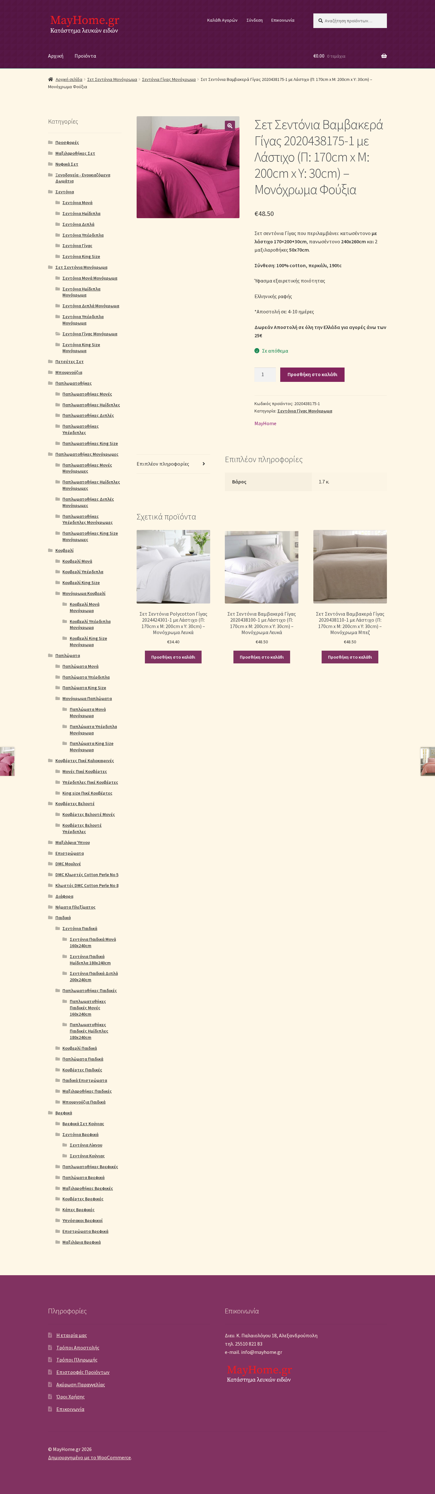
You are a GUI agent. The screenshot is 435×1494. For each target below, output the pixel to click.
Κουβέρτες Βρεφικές (82, 1199)
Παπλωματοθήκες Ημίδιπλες (91, 405)
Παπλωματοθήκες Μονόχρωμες (86, 454)
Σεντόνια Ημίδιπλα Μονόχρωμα (81, 292)
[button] (230, 126)
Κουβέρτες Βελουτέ (75, 803)
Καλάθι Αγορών (222, 20)
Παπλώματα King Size (84, 687)
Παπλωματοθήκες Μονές (87, 394)
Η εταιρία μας (71, 1335)
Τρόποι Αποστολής (77, 1347)
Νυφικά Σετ (66, 164)
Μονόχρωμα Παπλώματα (87, 698)
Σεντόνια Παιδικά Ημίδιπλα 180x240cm (90, 960)
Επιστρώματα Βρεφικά (85, 1231)
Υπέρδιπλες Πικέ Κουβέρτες (90, 782)
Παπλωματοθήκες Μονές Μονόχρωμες (87, 468)
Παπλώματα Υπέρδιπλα (86, 677)
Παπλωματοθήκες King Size (90, 443)
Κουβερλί (64, 550)
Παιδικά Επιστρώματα (84, 1080)
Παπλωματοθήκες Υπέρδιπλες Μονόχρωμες (87, 519)
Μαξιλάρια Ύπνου (72, 842)
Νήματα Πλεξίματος (75, 907)
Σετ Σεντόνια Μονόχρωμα (112, 79)
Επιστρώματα (69, 853)
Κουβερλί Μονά (77, 561)
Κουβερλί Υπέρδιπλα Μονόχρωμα (90, 624)
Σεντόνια (64, 192)
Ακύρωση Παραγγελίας (80, 1384)
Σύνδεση (254, 20)
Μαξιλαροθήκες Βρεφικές (87, 1188)
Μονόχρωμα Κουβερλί (83, 593)
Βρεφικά (63, 1113)
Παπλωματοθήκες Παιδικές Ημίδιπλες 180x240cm (89, 1031)
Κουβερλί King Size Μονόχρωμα (88, 641)
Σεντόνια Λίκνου (86, 1145)
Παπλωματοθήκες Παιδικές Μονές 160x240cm (88, 1007)
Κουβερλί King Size (81, 582)
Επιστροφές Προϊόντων (83, 1372)
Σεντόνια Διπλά (78, 224)
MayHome (265, 423)
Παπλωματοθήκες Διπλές (88, 415)
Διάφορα (64, 896)
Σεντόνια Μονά (77, 202)
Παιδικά (63, 917)
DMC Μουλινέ (68, 864)
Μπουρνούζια (68, 372)
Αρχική (55, 56)
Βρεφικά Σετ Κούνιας (83, 1123)
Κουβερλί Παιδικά (79, 1048)
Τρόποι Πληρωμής (76, 1359)
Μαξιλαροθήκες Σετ (75, 153)
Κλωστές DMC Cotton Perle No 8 (86, 885)
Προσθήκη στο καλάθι (312, 374)
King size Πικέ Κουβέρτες (87, 793)
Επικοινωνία (283, 20)
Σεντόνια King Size (81, 256)
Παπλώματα (67, 655)
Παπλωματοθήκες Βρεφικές (90, 1166)
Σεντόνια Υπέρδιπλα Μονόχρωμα (82, 320)
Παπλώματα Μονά (80, 666)
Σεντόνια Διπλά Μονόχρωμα (90, 306)
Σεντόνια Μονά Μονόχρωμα (89, 278)
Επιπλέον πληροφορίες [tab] (163, 464)
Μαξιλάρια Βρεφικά (81, 1242)
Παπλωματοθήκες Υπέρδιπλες (80, 429)
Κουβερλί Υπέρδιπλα (82, 572)
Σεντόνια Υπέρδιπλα (82, 235)
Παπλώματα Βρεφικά (83, 1177)
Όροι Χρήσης (70, 1396)
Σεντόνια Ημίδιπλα (81, 213)
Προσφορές (67, 142)
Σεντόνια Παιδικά (79, 928)
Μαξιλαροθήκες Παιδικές (87, 1091)
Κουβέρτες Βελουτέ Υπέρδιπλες (82, 828)
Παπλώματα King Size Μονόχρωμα (91, 746)
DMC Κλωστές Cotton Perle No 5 (86, 874)
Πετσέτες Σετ (69, 361)
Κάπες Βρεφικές (78, 1209)
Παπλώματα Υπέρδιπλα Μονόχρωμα (93, 730)
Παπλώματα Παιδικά (82, 1059)
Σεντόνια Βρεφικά (80, 1134)
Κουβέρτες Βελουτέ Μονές (88, 814)
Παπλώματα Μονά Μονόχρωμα (88, 712)
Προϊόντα (85, 56)
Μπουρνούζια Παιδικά (83, 1102)
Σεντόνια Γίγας (77, 245)
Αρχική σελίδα (69, 79)
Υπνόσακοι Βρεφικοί (82, 1220)
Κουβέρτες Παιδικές (82, 1070)
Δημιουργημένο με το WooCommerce (89, 1457)
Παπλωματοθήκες (73, 383)
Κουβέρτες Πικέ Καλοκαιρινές (84, 760)
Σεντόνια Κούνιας (87, 1156)
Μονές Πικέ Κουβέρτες (84, 771)
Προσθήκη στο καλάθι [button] (173, 657)
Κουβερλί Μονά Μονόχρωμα (84, 607)
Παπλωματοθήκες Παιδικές (89, 990)
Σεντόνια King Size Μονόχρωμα (81, 348)
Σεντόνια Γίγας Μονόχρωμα (169, 79)
